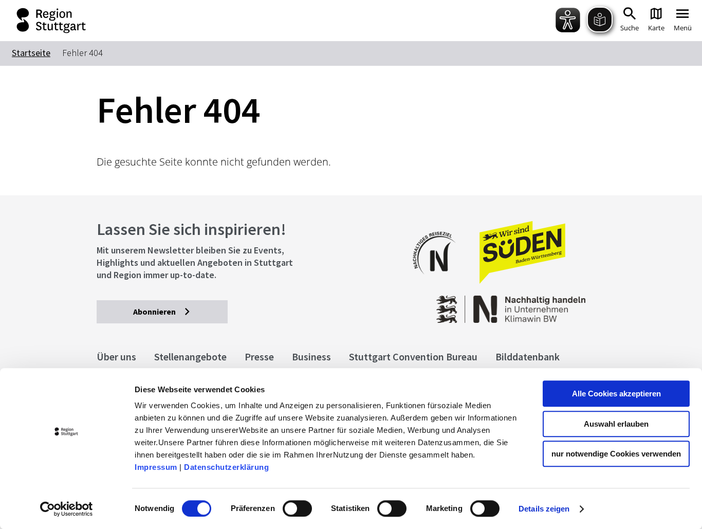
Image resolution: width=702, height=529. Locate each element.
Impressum (156, 467)
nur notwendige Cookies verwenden (616, 453)
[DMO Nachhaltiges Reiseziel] (439, 281)
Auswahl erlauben (616, 423)
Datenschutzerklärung (226, 467)
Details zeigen (544, 508)
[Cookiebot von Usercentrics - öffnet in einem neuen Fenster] (67, 509)
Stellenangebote (190, 356)
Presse (259, 356)
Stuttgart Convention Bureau (413, 356)
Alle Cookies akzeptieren (616, 393)
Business (311, 356)
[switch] (297, 508)
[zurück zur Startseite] (44, 20)
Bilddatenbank (527, 356)
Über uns (116, 356)
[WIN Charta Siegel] (548, 304)
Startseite (31, 53)
